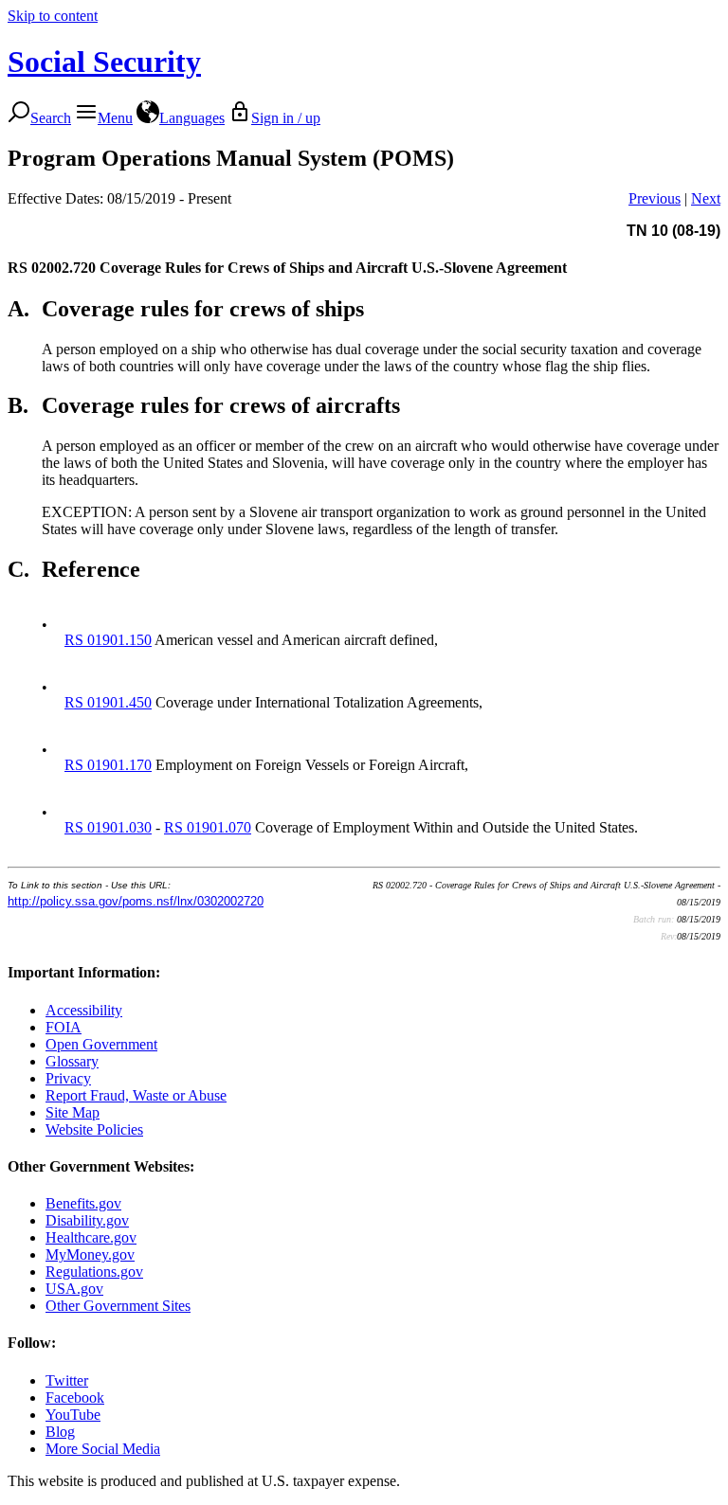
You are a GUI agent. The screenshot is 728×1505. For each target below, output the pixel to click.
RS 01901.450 (108, 702)
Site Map (73, 1112)
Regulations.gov (94, 1271)
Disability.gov (87, 1220)
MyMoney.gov (90, 1254)
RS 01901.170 (108, 765)
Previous (654, 198)
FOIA (64, 1027)
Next (705, 198)
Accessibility (84, 1010)
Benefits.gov (83, 1203)
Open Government (101, 1044)
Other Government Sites (118, 1306)
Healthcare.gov (91, 1237)
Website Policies (94, 1129)
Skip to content (53, 16)
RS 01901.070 (207, 827)
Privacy (68, 1078)
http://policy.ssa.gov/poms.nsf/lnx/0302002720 (136, 901)
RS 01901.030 (108, 827)
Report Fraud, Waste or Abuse (136, 1095)
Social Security (104, 62)
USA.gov (74, 1289)
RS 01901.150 (108, 640)
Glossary (72, 1061)
